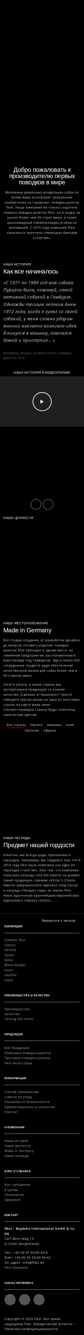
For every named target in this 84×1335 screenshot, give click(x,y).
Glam (8, 980)
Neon (8, 960)
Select (9, 955)
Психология (14, 1195)
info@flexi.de (33, 1262)
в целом (11, 1190)
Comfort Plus (15, 940)
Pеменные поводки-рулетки (27, 1053)
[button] (74, 6)
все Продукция (16, 1048)
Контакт (11, 1112)
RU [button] (63, 6)
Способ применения (21, 1092)
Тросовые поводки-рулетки (27, 1058)
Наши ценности (17, 1145)
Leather (10, 975)
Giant (8, 970)
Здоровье (12, 1199)
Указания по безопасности (27, 1102)
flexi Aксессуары (18, 1063)
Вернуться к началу (58, 920)
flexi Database (16, 1267)
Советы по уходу (18, 1097)
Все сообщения (17, 1184)
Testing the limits (18, 1019)
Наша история (16, 1141)
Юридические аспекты (52, 1324)
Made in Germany (19, 1151)
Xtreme (10, 950)
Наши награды (16, 1156)
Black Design (14, 965)
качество (12, 1014)
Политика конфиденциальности (31, 1329)
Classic (10, 945)
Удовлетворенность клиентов (29, 1107)
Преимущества (17, 1009)
